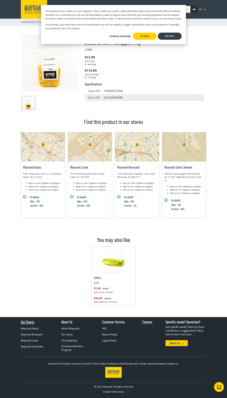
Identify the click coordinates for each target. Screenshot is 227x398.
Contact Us (175, 343)
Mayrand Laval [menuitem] (29, 340)
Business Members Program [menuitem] (72, 348)
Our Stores (27, 322)
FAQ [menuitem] (104, 328)
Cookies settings (120, 35)
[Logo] (113, 372)
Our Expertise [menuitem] (69, 340)
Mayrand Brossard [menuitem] (31, 334)
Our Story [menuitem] (67, 334)
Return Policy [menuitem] (109, 334)
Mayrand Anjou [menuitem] (30, 328)
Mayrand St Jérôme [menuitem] (32, 346)
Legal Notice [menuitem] (109, 340)
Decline (169, 35)
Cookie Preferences (113, 391)
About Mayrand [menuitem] (70, 328)
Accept (145, 35)
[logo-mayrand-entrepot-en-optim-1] (34, 9)
